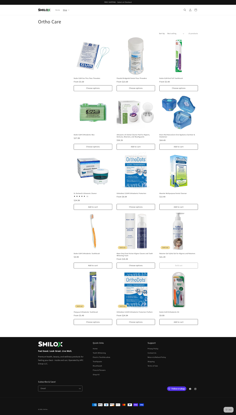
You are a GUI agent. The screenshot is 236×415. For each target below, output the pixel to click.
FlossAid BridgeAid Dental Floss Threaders (132, 78)
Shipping (151, 361)
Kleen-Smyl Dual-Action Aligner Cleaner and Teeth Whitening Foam (135, 255)
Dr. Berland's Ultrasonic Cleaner (85, 193)
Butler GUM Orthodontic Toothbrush (87, 254)
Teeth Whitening (99, 353)
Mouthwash (97, 366)
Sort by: (162, 33)
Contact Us (152, 353)
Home (95, 348)
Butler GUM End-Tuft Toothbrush (171, 78)
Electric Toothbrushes (101, 357)
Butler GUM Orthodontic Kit (169, 312)
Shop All (96, 374)
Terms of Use (153, 366)
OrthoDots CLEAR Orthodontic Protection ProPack (135, 312)
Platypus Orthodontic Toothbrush (86, 312)
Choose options (93, 88)
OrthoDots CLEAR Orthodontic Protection (131, 193)
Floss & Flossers (99, 370)
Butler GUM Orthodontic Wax (84, 135)
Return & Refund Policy (157, 357)
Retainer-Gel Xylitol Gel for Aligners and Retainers (177, 254)
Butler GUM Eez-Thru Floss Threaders (87, 78)
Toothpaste (97, 361)
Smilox (45, 409)
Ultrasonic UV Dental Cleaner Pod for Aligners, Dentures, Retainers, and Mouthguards (133, 136)
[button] (65, 10)
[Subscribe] (79, 389)
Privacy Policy (153, 348)
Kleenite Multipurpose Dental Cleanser (173, 193)
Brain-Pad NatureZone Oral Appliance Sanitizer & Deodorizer (177, 136)
